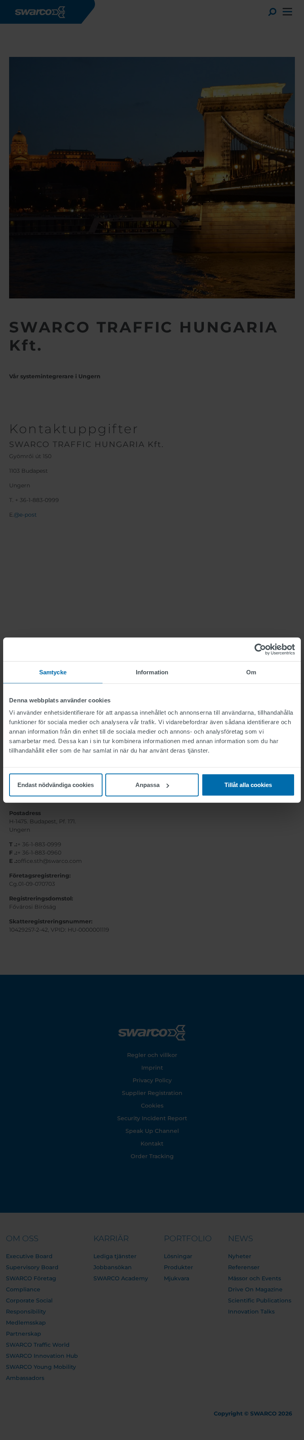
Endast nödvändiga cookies (55, 784)
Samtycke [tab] (52, 671)
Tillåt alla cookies (248, 784)
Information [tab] (152, 671)
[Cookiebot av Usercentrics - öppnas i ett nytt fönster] (260, 649)
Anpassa (147, 784)
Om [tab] (251, 671)
